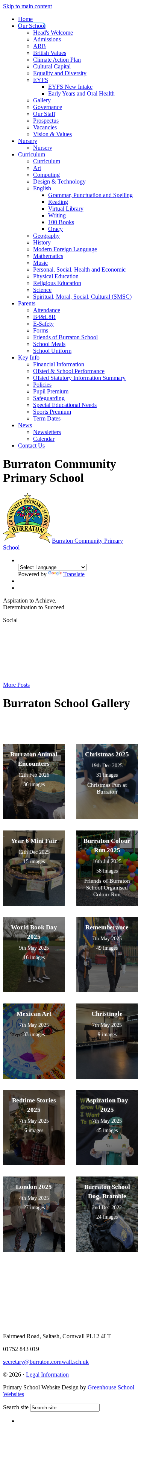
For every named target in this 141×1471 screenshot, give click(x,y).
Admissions (47, 39)
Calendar (44, 439)
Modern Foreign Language (65, 249)
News (25, 425)
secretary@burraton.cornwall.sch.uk (46, 1362)
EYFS (40, 80)
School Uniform (52, 351)
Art (37, 168)
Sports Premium (52, 411)
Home (25, 19)
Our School (31, 26)
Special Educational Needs (65, 405)
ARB (39, 46)
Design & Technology (59, 181)
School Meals (49, 344)
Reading (58, 202)
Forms (40, 330)
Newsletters (47, 432)
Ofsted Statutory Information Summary (79, 378)
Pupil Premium (50, 391)
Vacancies (45, 127)
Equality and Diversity (59, 73)
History (42, 242)
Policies (42, 384)
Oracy (55, 229)
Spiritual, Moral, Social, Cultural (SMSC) (82, 296)
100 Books (61, 222)
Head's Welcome (53, 32)
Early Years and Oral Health (81, 93)
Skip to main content (27, 6)
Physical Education (56, 276)
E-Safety (43, 323)
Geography (46, 235)
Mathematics (48, 256)
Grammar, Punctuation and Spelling (90, 195)
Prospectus (46, 120)
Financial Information (58, 364)
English (42, 188)
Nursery (27, 141)
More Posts (16, 685)
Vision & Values (52, 134)
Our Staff (44, 114)
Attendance (46, 310)
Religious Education (57, 283)
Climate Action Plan (57, 59)
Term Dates (47, 418)
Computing (46, 175)
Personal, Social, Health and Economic (79, 269)
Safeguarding (49, 398)
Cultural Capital (52, 66)
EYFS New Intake (70, 86)
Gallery (42, 100)
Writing (57, 215)
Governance (47, 107)
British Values (49, 53)
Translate (74, 574)
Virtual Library (65, 208)
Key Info (28, 357)
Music (40, 263)
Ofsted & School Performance (69, 371)
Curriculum (31, 154)
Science (42, 290)
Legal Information (47, 1374)
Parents (26, 303)
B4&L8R (44, 317)
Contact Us (31, 445)
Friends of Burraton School (65, 337)
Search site (16, 1407)
